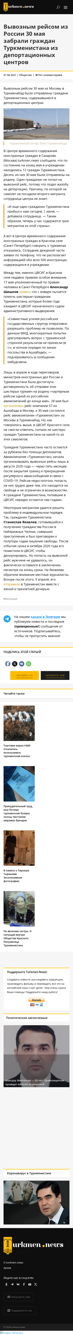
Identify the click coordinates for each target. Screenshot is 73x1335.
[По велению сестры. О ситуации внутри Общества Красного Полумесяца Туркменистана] (19, 925)
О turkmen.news (13, 1262)
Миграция (11, 598)
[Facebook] (23, 1284)
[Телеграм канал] (11, 1284)
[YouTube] (29, 1284)
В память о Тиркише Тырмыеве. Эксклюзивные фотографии (16, 876)
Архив (7, 1268)
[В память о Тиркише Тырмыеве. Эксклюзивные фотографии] (19, 864)
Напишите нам (20, 1297)
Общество (25, 75)
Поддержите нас (21, 1310)
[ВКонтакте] (17, 1284)
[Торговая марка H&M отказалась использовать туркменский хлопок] (19, 740)
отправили (12, 584)
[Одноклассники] (6, 1284)
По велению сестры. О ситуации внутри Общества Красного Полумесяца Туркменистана (18, 938)
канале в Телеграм (45, 617)
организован (14, 406)
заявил (24, 292)
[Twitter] (35, 1284)
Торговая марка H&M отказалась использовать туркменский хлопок (17, 751)
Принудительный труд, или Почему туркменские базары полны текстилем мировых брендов (18, 813)
